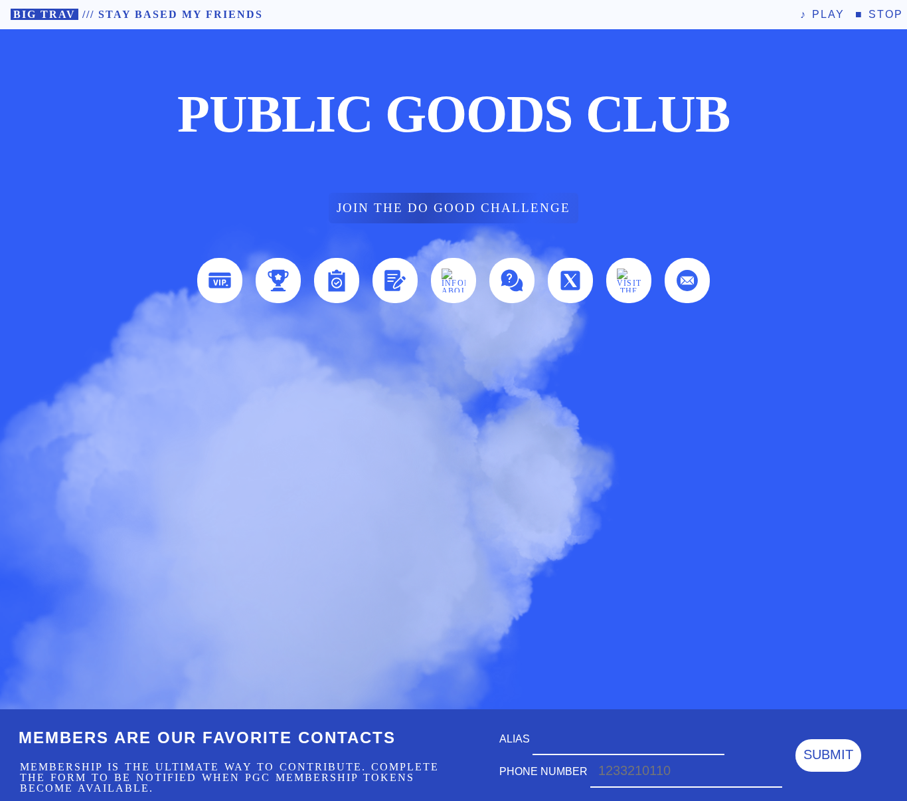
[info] (453, 280)
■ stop (879, 14)
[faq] (512, 280)
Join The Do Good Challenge (453, 208)
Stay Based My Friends (180, 14)
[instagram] (628, 280)
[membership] (219, 280)
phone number (544, 771)
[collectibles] (278, 280)
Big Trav (44, 14)
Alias (516, 738)
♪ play (822, 14)
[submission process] (336, 280)
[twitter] (570, 280)
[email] (687, 280)
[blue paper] (395, 280)
